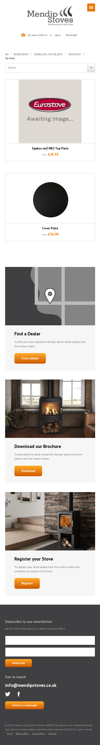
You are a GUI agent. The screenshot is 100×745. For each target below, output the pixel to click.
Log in (58, 35)
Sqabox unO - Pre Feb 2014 (48, 53)
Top (6, 53)
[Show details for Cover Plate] (50, 198)
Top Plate (10, 58)
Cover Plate (50, 228)
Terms (10, 733)
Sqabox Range (20, 53)
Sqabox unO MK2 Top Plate (50, 148)
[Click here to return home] (50, 25)
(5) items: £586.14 (37, 35)
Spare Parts (74, 53)
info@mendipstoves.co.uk (30, 685)
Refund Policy (22, 733)
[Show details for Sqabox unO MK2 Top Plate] (50, 111)
